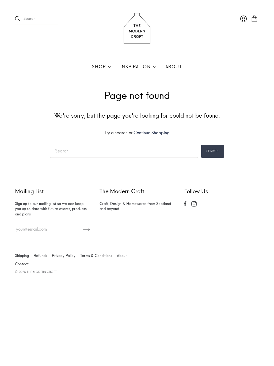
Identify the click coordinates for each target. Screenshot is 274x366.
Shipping (22, 255)
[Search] (17, 18)
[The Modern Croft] (137, 40)
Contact (22, 264)
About (173, 66)
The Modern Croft (41, 272)
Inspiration (135, 66)
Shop (99, 66)
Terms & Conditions (96, 255)
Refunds (40, 255)
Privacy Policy (63, 255)
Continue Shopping (152, 132)
